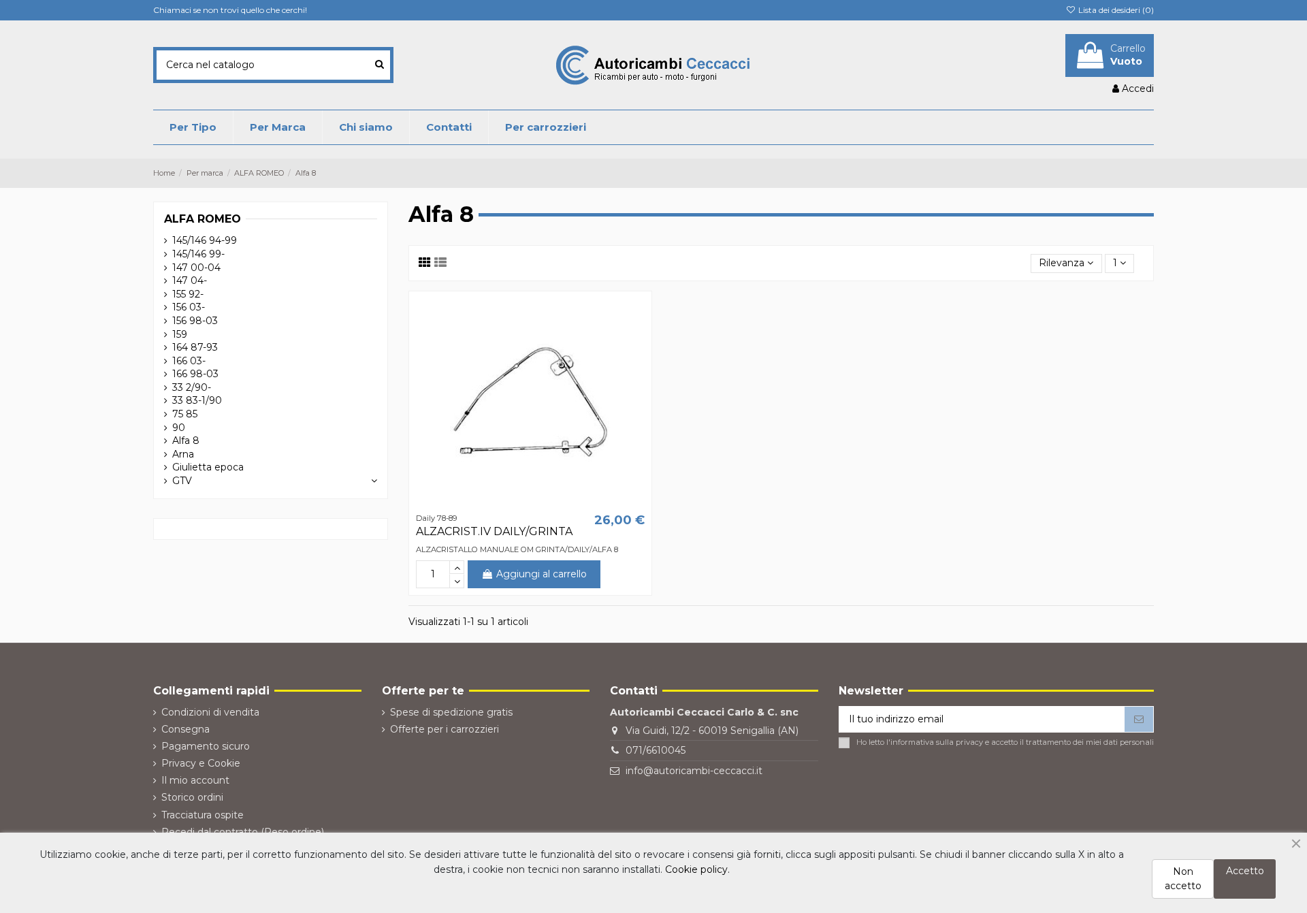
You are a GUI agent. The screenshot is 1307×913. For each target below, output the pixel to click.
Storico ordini (192, 797)
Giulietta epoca (208, 467)
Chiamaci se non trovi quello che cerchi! (230, 10)
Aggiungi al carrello (541, 574)
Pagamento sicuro (205, 746)
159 (179, 334)
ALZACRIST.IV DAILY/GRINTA (494, 531)
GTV (182, 481)
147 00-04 (196, 267)
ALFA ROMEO (202, 218)
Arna (183, 454)
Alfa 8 (185, 440)
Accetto (1245, 871)
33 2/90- (191, 387)
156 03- (188, 307)
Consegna (185, 729)
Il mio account (195, 780)
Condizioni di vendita (210, 712)
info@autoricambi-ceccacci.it (694, 771)
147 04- (189, 280)
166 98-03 (195, 374)
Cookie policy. (697, 869)
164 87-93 (195, 347)
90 (178, 427)
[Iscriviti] (1139, 720)
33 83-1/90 (197, 400)
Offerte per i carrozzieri (444, 729)
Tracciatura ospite (202, 815)
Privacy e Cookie (200, 763)
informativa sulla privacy (936, 742)
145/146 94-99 (204, 240)
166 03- (189, 361)
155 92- (188, 294)
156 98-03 (195, 321)
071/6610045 (655, 750)
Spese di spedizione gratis (451, 712)
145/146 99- (198, 254)
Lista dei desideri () (1115, 10)
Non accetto (1183, 878)
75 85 (184, 414)
